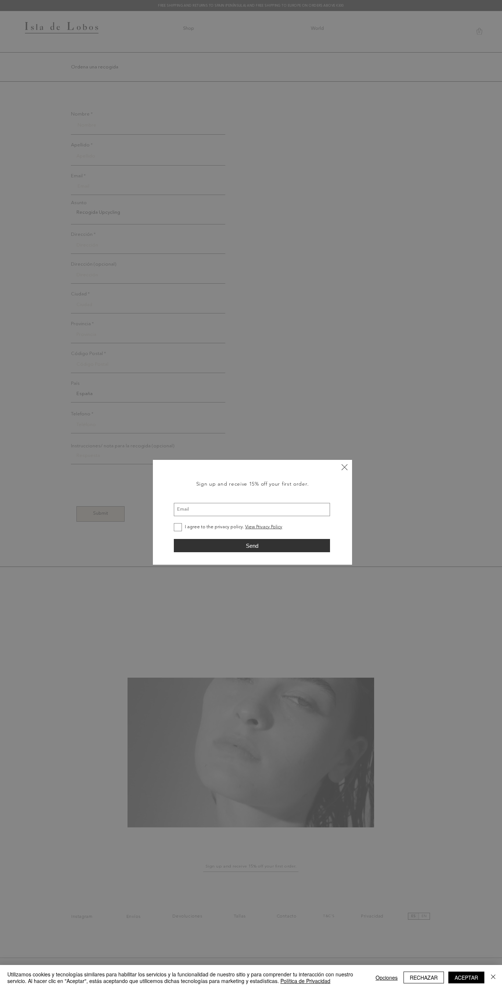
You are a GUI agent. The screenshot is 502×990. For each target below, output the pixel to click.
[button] (344, 467)
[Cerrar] (493, 977)
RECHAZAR (424, 977)
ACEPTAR (466, 977)
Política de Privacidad (305, 980)
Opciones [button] (387, 977)
